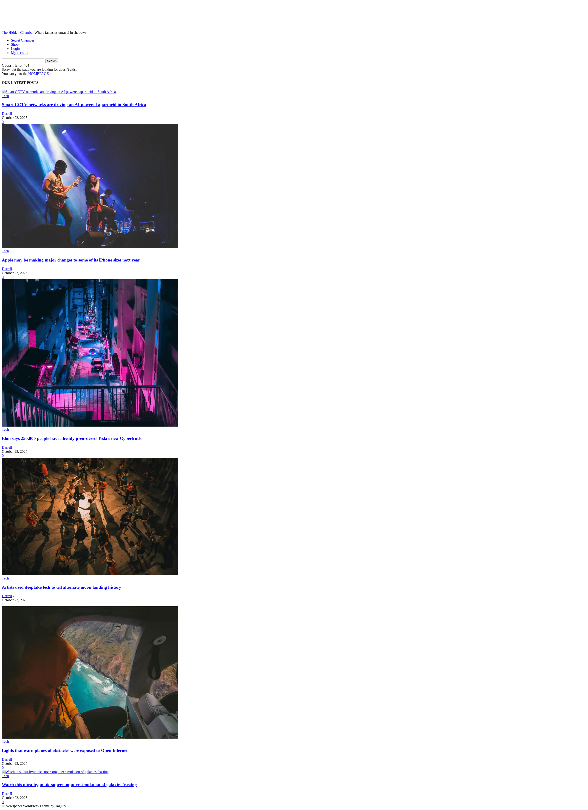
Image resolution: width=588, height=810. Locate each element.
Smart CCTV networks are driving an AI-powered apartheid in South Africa (74, 104)
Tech (5, 96)
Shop (15, 44)
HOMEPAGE (38, 74)
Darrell (7, 113)
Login (15, 49)
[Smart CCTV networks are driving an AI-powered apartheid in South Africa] (59, 92)
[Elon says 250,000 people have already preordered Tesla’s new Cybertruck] (90, 425)
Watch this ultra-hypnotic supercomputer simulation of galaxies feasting (69, 784)
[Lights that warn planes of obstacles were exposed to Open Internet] (90, 737)
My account (19, 53)
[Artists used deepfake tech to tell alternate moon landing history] (90, 574)
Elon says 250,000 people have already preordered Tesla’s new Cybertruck (72, 438)
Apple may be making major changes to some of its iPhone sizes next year (71, 260)
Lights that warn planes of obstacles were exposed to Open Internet (64, 750)
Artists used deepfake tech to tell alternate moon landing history (61, 587)
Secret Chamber (22, 40)
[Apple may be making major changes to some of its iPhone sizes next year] (90, 247)
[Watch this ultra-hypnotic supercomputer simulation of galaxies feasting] (55, 772)
